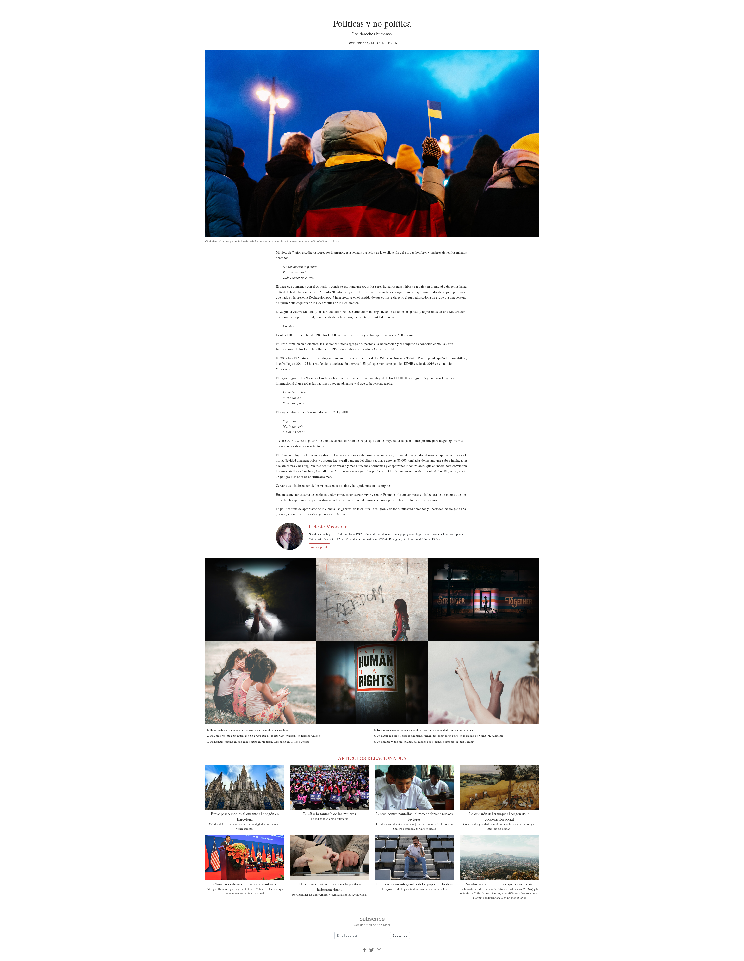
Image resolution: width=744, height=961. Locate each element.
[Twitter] (371, 950)
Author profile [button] (319, 547)
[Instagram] (379, 950)
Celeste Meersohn (383, 43)
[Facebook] (365, 950)
